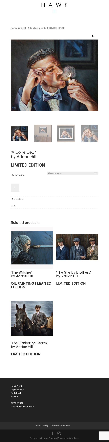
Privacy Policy (42, 425)
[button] (93, 36)
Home (13, 28)
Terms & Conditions (61, 425)
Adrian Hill (21, 28)
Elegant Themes (49, 438)
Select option (18, 175)
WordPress (74, 438)
